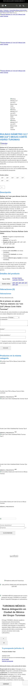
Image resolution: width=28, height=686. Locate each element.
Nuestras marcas (7, 563)
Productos (5, 562)
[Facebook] (14, 556)
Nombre (2, 329)
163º (16, 284)
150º (20, 283)
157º (26, 283)
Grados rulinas (4, 175)
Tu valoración (4, 319)
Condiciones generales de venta (11, 590)
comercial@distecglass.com (7, 551)
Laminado (15, 280)
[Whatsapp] (19, 6)
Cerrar (6, 684)
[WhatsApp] (17, 556)
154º (23, 283)
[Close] (4, 643)
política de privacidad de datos (19, 529)
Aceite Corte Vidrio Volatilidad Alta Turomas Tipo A (13, 428)
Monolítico (21, 280)
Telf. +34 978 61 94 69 (6, 548)
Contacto (5, 572)
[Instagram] (15, 556)
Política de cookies (21, 593)
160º (13, 284)
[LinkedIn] (11, 556)
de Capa (14, 278)
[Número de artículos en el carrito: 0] (26, 5)
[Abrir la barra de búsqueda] (16, 5)
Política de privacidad (10, 593)
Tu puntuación (4, 317)
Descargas (6, 571)
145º (16, 283)
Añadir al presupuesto (7, 397)
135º (13, 283)
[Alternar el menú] (2, 5)
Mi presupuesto (7, 565)
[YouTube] (12, 556)
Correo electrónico (5, 335)
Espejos (20, 278)
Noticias (5, 569)
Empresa (5, 567)
